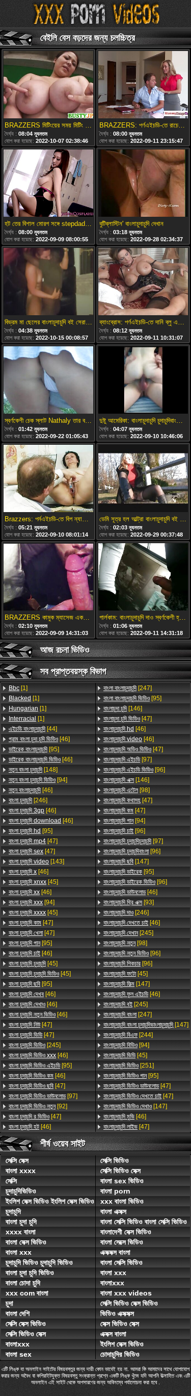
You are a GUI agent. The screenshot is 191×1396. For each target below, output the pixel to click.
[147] (126, 861)
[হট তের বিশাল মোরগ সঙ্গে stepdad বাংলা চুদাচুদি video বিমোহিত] (48, 183)
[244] (128, 1034)
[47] (33, 841)
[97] (43, 1096)
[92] (38, 1106)
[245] (35, 1045)
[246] (28, 800)
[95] (34, 749)
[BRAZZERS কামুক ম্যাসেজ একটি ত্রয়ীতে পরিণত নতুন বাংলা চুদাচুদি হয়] (48, 577)
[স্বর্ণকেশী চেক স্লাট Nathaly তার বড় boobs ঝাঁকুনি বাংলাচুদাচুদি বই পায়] (48, 380)
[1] (18, 688)
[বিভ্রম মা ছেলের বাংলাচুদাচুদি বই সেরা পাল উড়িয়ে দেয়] (48, 282)
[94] (38, 779)
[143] (36, 861)
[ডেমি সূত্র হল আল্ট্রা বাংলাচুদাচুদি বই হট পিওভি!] (143, 479)
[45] (33, 881)
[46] (39, 739)
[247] (127, 688)
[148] (33, 769)
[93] (128, 902)
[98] (126, 790)
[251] (128, 1065)
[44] (33, 728)
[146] (122, 708)
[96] (134, 769)
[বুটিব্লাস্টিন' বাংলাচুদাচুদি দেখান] (143, 183)
